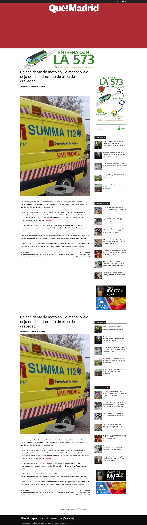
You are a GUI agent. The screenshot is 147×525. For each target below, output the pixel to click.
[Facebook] (117, 1)
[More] (54, 91)
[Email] (50, 91)
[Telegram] (123, 1)
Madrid (48, 220)
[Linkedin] (45, 91)
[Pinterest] (31, 91)
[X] (126, 1)
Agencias (26, 86)
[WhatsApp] (36, 91)
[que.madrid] (73, 9)
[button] (130, 41)
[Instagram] (120, 1)
